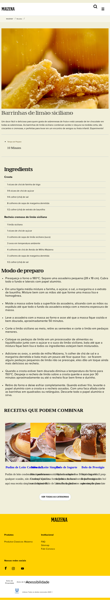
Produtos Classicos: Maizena (18, 541)
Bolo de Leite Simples (45, 467)
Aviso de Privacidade (7, 583)
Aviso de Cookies (22, 583)
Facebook (6, 568)
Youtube (22, 568)
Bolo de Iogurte (66, 467)
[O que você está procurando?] (105, 4)
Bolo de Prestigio (92, 467)
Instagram (13, 568)
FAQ (43, 541)
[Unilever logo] (17, 594)
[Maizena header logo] (8, 12)
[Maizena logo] (57, 524)
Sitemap (45, 545)
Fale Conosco (48, 548)
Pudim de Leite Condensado (25, 467)
